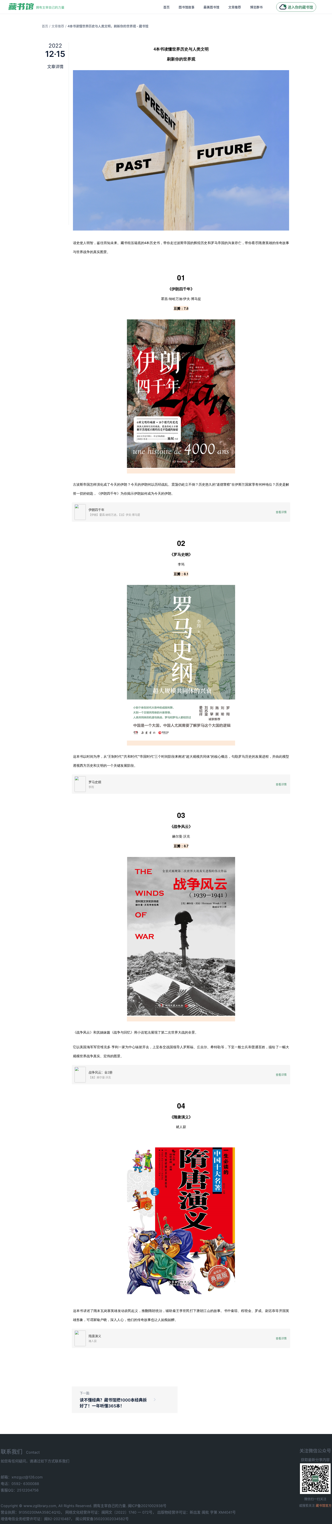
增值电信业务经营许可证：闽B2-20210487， (37, 1519)
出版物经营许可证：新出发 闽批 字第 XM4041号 (196, 1512)
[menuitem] (166, 7)
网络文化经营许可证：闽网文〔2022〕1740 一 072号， (110, 1512)
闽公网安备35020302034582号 (102, 1519)
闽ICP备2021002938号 (147, 1505)
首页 (166, 7)
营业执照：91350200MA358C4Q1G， (32, 1512)
